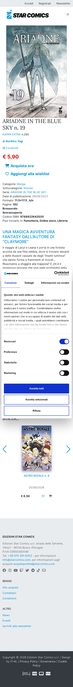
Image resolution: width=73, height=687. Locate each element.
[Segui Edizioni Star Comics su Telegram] (33, 570)
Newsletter (63, 3)
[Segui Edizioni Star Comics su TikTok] (38, 570)
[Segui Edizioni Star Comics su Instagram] (9, 570)
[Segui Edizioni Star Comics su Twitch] (21, 570)
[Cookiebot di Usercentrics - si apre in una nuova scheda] (54, 273)
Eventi (7, 620)
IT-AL (13, 661)
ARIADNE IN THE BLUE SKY (28, 192)
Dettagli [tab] (29, 282)
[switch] (64, 352)
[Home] (28, 14)
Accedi (28, 3)
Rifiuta (36, 410)
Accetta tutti (36, 388)
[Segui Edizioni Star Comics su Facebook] (4, 570)
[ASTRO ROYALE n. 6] (36, 448)
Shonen (28, 188)
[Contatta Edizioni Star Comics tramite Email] (44, 570)
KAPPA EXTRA (12, 134)
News (6, 615)
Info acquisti (10, 587)
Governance (48, 661)
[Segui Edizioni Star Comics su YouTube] (15, 570)
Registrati (45, 3)
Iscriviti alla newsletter (17, 626)
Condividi (11, 148)
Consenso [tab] (11, 282)
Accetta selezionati (36, 399)
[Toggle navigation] (67, 14)
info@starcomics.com (16, 559)
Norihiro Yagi (14, 141)
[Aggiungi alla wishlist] (43, 496)
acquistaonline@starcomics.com (34, 564)
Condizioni (9, 598)
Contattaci (9, 593)
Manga (21, 184)
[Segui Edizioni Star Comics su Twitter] (27, 570)
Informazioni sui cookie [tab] (55, 282)
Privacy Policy (29, 661)
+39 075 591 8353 (20, 555)
